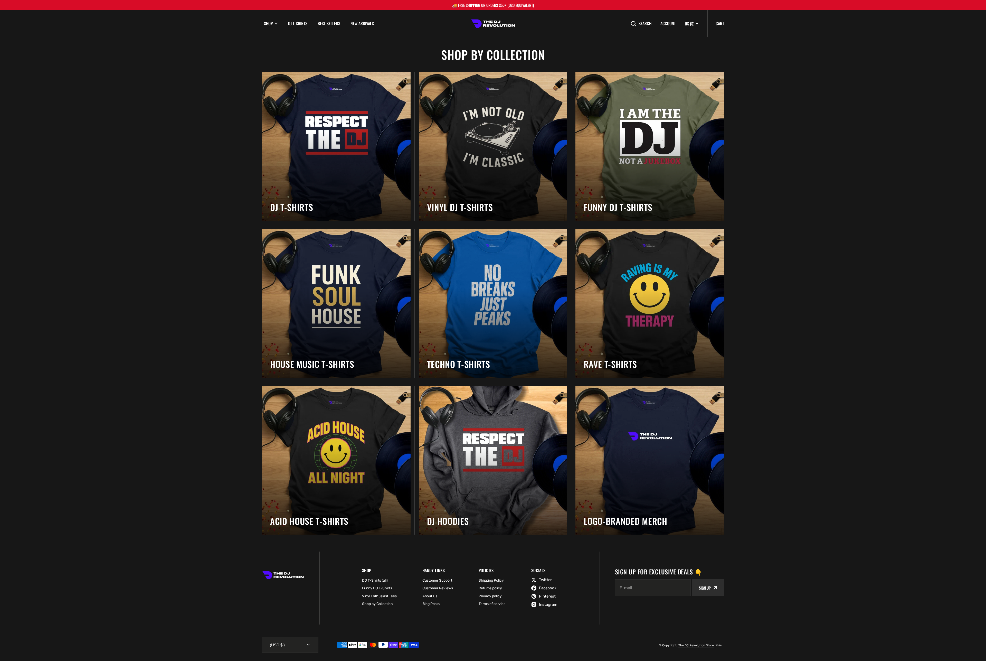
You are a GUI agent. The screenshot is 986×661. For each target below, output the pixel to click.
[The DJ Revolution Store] (493, 23)
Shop (268, 23)
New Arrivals (362, 23)
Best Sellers (329, 23)
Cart (720, 23)
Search (645, 23)
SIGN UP (705, 588)
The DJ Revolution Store (696, 645)
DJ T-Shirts (297, 23)
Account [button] (668, 23)
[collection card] (336, 146)
